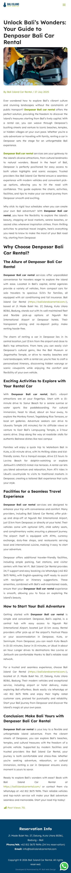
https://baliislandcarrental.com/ (47, 301)
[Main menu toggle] (64, 4)
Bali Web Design (49, 869)
